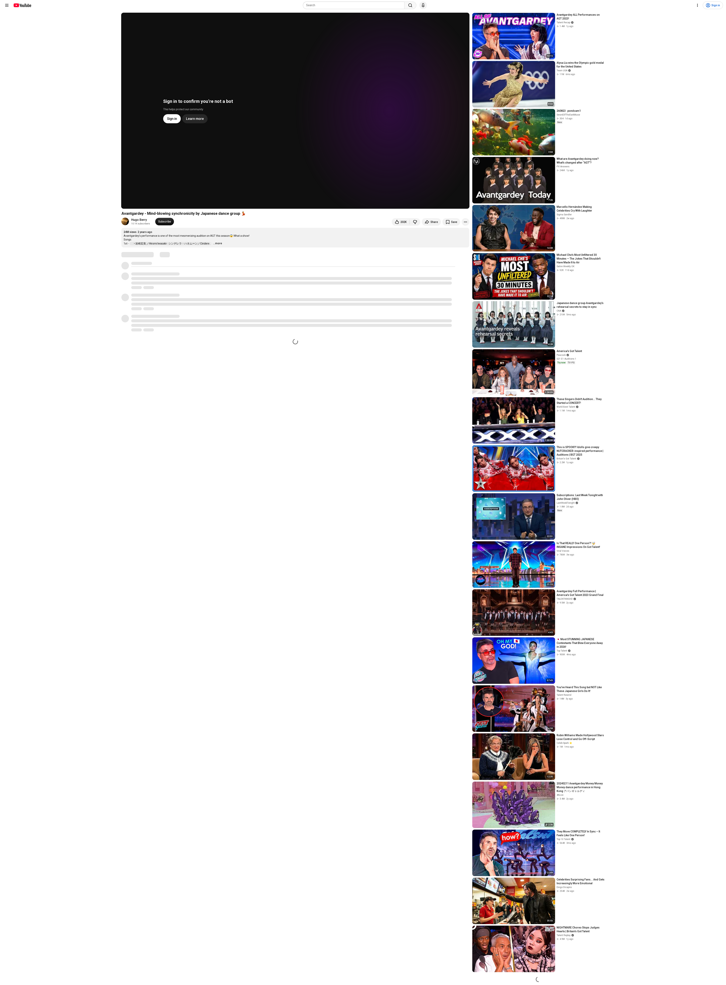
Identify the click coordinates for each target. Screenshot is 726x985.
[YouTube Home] (22, 5)
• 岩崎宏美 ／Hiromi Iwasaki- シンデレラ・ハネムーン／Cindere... (172, 243)
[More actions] (465, 222)
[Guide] (7, 5)
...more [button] (217, 243)
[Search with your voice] (423, 5)
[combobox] (354, 5)
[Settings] (697, 5)
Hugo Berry (139, 220)
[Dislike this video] (415, 222)
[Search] (410, 5)
